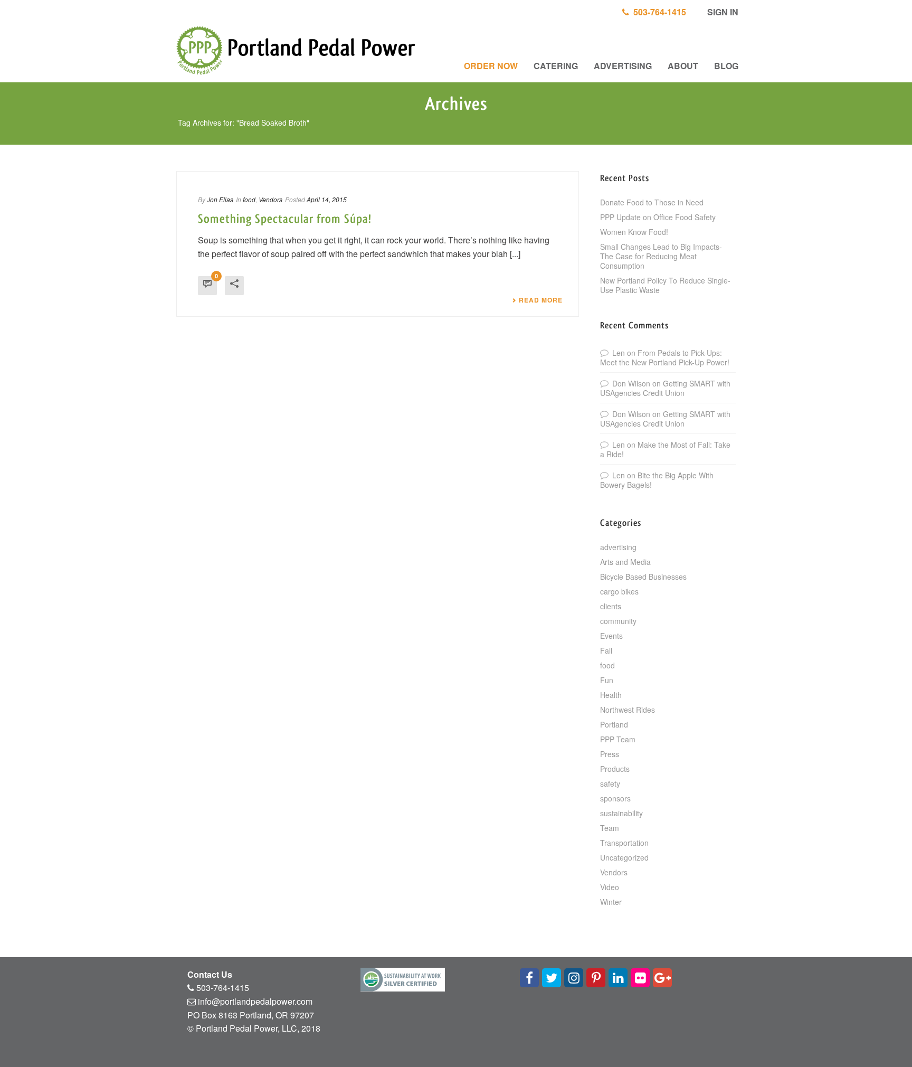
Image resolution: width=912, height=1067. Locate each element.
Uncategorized (624, 857)
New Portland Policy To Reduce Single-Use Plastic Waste (665, 285)
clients (610, 606)
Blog (726, 66)
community (618, 621)
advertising (618, 547)
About (683, 66)
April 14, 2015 (327, 199)
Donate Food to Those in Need (652, 202)
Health (611, 695)
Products (615, 768)
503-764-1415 (657, 12)
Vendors (270, 199)
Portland (614, 724)
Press (609, 754)
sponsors (615, 798)
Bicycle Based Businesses (643, 576)
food (249, 199)
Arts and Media (625, 561)
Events (611, 635)
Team (609, 828)
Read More (541, 300)
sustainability (621, 813)
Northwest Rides (627, 709)
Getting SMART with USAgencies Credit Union (665, 388)
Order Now (491, 66)
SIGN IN (721, 12)
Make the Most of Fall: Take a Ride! (665, 449)
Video (609, 887)
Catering (556, 66)
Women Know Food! (634, 232)
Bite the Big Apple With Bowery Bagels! (657, 480)
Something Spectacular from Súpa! (285, 219)
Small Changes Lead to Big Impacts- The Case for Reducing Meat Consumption (661, 256)
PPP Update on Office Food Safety (658, 217)
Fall (606, 650)
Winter (611, 902)
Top (887, 1042)
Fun (606, 680)
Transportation (624, 842)
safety (610, 783)
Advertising (623, 66)
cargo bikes (619, 591)
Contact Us (209, 974)
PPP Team (617, 739)
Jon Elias (220, 199)
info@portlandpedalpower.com (255, 1001)
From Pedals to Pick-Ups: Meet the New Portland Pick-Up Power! (664, 357)
